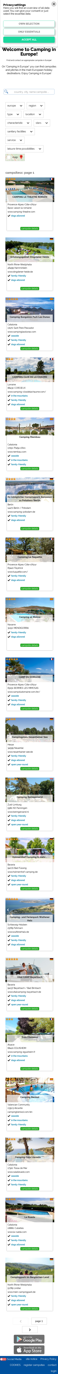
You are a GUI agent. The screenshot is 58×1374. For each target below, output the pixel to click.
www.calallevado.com (19, 1172)
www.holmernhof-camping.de (23, 872)
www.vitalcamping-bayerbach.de (24, 992)
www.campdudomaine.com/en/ (24, 692)
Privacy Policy (48, 1359)
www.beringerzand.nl (18, 812)
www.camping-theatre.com (21, 212)
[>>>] (30, 1329)
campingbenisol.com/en (20, 1112)
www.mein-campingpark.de (21, 1292)
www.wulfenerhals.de (18, 932)
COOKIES (15, 1365)
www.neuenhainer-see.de (20, 752)
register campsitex (34, 1365)
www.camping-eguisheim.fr (21, 1052)
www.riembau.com (17, 452)
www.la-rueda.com (17, 1232)
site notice (31, 1359)
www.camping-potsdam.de (21, 512)
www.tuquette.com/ (18, 572)
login (53, 1371)
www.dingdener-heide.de (20, 272)
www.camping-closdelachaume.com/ (27, 392)
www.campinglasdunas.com (22, 332)
